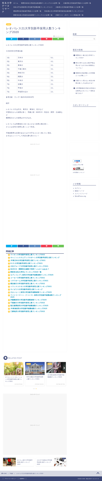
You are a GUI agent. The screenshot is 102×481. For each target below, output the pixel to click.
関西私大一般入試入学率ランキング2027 (85, 57)
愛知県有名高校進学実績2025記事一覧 (27, 11)
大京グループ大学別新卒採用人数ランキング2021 (29, 266)
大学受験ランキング (78, 172)
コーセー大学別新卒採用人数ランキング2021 (27, 278)
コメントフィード (81, 193)
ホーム (15, 3)
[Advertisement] (35, 158)
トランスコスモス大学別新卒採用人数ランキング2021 (31, 286)
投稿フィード (79, 191)
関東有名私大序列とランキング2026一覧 (26, 272)
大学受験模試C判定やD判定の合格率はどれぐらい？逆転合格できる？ (86, 90)
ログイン (78, 188)
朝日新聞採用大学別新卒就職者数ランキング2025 (29, 305)
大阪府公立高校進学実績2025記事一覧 (70, 7)
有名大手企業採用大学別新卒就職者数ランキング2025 (33, 7)
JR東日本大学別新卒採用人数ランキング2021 (28, 260)
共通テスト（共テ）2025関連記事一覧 (70, 15)
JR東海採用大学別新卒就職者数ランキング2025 (28, 308)
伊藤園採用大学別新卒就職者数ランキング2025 (28, 300)
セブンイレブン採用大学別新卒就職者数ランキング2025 (31, 275)
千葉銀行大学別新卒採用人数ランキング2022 (27, 303)
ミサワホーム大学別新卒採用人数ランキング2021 (29, 280)
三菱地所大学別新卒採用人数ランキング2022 (27, 311)
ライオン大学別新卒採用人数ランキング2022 (27, 254)
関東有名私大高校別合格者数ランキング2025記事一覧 (33, 15)
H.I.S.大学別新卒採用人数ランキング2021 (26, 263)
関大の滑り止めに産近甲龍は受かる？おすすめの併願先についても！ (85, 65)
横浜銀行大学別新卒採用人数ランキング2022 (27, 283)
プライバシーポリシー (11, 478)
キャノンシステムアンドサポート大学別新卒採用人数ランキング (35, 257)
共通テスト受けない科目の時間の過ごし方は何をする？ (85, 82)
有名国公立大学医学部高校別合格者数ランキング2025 (64, 11)
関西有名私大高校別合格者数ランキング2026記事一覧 (40, 3)
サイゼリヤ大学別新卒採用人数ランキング (26, 289)
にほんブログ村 (78, 164)
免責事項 (22, 478)
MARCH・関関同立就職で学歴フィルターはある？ (29, 269)
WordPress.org (80, 196)
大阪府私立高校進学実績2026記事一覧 (77, 3)
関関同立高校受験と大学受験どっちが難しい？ (85, 74)
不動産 (8, 24)
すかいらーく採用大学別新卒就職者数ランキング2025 (31, 292)
